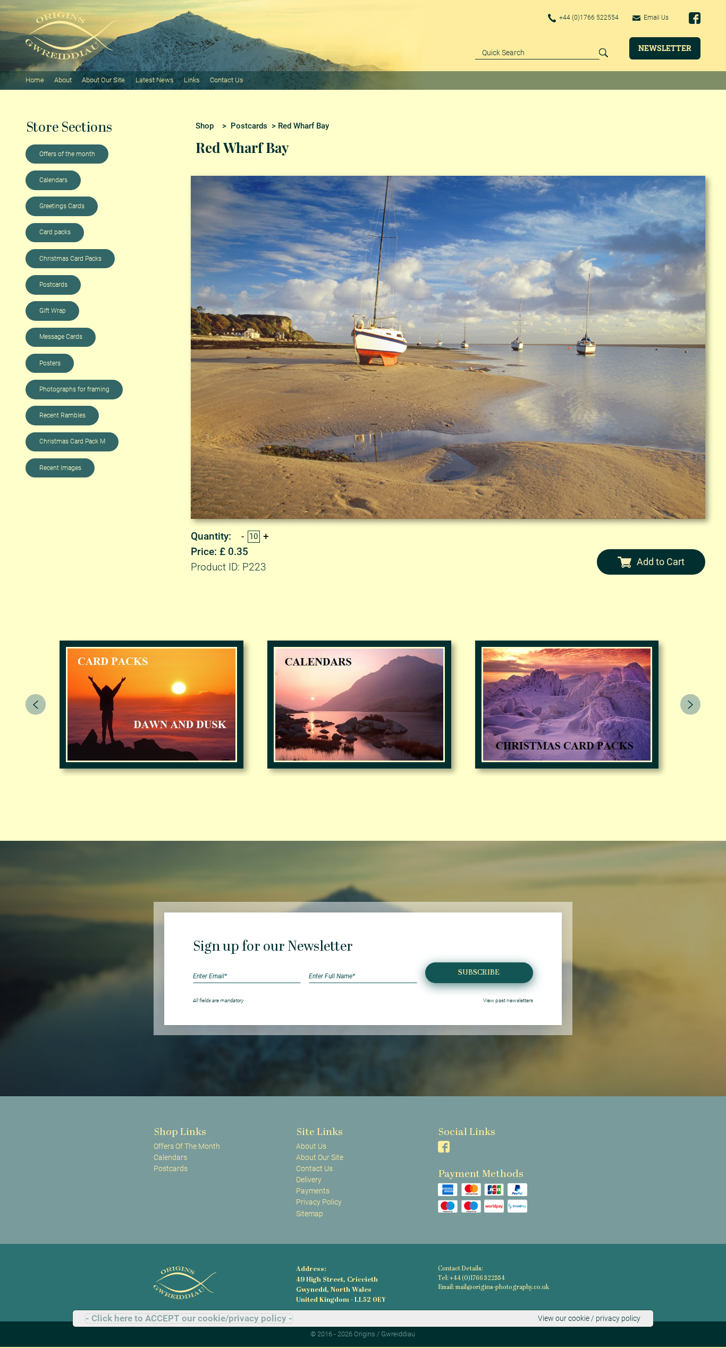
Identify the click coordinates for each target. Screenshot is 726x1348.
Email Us (655, 17)
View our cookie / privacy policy (589, 1318)
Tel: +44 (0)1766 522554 (471, 1278)
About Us (311, 1146)
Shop (205, 126)
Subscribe (479, 973)
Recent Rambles (62, 415)
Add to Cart (661, 561)
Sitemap (309, 1213)
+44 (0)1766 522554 (588, 17)
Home (35, 80)
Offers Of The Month (187, 1146)
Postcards (53, 284)
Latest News (155, 80)
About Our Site (103, 80)
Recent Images (60, 468)
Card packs (55, 232)
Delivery (309, 1179)
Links (192, 80)
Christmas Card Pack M (72, 441)
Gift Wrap (52, 310)
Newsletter (664, 48)
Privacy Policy (319, 1202)
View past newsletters (508, 1000)
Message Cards (60, 336)
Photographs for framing (74, 389)
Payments (313, 1191)
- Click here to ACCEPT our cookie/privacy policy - (189, 1318)
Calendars (53, 180)
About (63, 80)
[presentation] (36, 704)
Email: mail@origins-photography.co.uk (493, 1287)
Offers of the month (67, 154)
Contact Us (226, 80)
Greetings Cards (62, 206)
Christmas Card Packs (70, 258)
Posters (50, 363)
